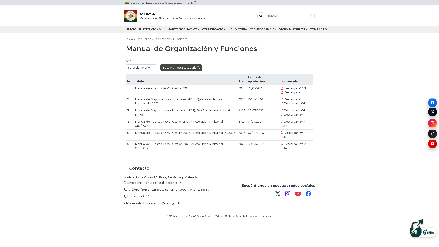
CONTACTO (318, 29)
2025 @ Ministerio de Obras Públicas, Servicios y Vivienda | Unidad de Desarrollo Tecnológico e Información (219, 216)
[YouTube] (432, 144)
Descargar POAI (294, 88)
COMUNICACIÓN (214, 29)
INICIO (132, 29)
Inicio (129, 39)
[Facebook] (432, 102)
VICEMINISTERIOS (292, 29)
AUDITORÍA (238, 29)
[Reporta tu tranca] (423, 228)
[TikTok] (432, 133)
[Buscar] (310, 16)
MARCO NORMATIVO (182, 29)
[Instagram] (432, 124)
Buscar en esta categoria (180, 67)
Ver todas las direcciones (161, 182)
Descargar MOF (294, 103)
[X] (432, 113)
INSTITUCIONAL (151, 29)
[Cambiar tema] (260, 15)
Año (129, 61)
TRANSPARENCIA (262, 29)
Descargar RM (293, 92)
